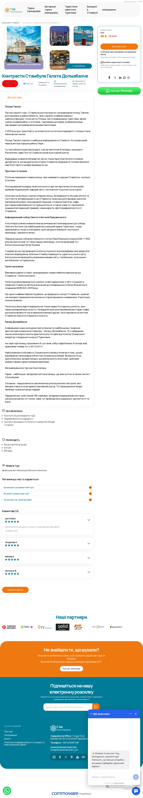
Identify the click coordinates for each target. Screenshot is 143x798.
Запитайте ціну (119, 46)
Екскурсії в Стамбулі (92, 9)
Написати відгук (15, 590)
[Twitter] (66, 757)
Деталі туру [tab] (14, 97)
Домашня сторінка (10, 22)
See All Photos (79, 66)
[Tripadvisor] (83, 757)
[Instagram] (54, 757)
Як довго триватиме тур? (16, 493)
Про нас (8, 731)
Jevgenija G (11, 542)
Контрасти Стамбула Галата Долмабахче (41, 22)
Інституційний (12, 726)
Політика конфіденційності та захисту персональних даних (24, 743)
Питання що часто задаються (20, 479)
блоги (7, 739)
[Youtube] (77, 757)
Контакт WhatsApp (121, 90)
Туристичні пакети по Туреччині (71, 9)
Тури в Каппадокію (33, 10)
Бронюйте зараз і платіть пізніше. (116, 62)
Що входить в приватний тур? (19, 487)
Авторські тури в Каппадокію (51, 9)
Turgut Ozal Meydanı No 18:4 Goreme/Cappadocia (69, 737)
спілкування (109, 9)
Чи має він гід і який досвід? (18, 499)
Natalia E (9, 556)
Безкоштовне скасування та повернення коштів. (118, 53)
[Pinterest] (71, 757)
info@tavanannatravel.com (64, 748)
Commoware (119, 783)
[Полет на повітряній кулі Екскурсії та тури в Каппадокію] (14, 10)
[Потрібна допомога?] (136, 791)
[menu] (130, 713)
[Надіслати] (136, 777)
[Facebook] (60, 757)
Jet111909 (10, 518)
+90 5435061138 (64, 742)
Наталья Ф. (11, 570)
